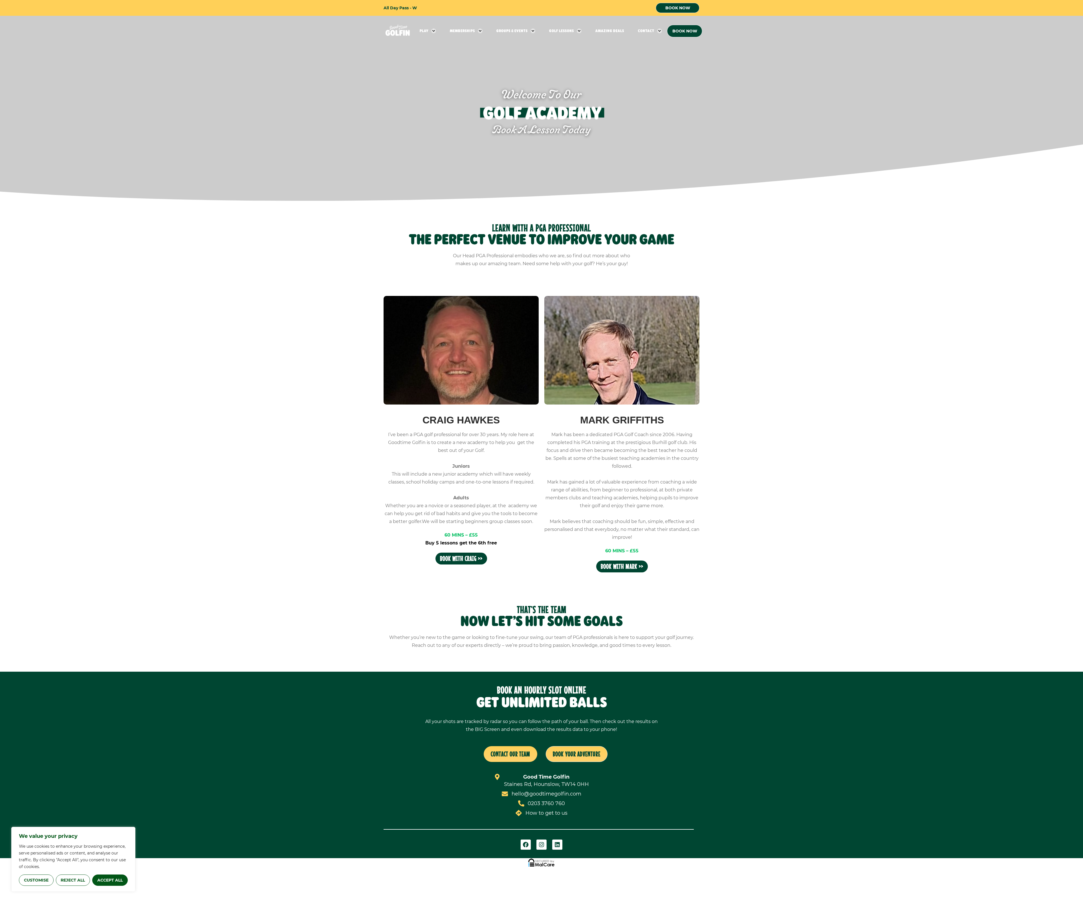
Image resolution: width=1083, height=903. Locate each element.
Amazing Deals (609, 31)
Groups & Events (512, 31)
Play (424, 31)
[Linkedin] (557, 845)
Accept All (110, 880)
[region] (73, 859)
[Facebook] (526, 845)
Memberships (462, 31)
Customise (36, 880)
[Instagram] (541, 845)
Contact (646, 31)
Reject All (73, 880)
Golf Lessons (561, 31)
